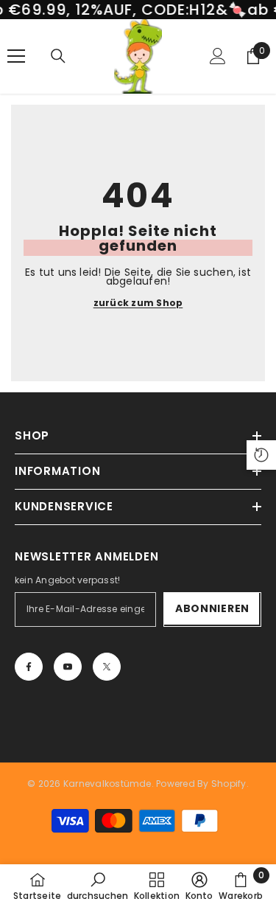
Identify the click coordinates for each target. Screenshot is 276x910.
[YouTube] (68, 667)
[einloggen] (218, 56)
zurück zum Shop (138, 303)
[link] (98, 886)
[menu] (16, 56)
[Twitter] (107, 667)
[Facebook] (29, 667)
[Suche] (58, 56)
